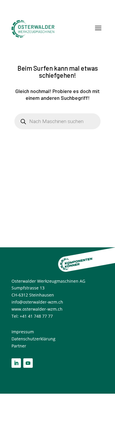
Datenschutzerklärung (33, 339)
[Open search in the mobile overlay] (58, 121)
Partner (19, 346)
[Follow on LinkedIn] (16, 363)
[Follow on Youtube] (28, 363)
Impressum (23, 331)
